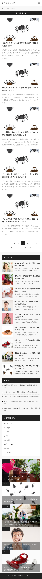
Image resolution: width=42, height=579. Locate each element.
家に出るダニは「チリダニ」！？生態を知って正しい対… (27, 367)
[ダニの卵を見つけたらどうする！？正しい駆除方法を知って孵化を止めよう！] (21, 160)
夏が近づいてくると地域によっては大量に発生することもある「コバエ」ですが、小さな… (27, 269)
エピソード (7, 444)
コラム (6, 452)
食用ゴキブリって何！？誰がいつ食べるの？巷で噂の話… (27, 303)
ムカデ (6, 428)
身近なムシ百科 (19, 575)
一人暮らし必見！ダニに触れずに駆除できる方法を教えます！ (20, 89)
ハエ (5, 432)
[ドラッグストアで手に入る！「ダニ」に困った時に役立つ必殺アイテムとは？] (21, 205)
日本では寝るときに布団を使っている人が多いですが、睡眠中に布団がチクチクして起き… (27, 295)
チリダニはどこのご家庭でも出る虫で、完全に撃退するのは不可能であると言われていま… (27, 372)
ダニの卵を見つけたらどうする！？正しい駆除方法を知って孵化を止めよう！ (20, 175)
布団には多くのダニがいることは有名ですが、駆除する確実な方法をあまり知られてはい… (27, 346)
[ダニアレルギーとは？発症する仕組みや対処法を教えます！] (21, 29)
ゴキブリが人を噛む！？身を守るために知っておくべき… (27, 328)
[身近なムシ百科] (18, 3)
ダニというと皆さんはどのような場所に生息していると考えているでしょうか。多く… (27, 282)
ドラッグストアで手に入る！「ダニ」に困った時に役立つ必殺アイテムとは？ (20, 220)
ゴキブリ (6, 424)
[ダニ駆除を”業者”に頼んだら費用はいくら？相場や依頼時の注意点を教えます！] (21, 118)
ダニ (5, 448)
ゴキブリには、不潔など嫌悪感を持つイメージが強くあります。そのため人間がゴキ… (27, 308)
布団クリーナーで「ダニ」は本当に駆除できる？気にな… (27, 341)
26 (25, 247)
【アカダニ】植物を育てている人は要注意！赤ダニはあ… (27, 277)
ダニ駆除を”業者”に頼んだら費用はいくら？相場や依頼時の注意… (21, 386)
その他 (6, 440)
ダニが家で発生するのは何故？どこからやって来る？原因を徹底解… (22, 409)
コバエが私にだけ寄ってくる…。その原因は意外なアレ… (27, 316)
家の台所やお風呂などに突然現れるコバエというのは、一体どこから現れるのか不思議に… (27, 321)
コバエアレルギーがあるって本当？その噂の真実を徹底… (27, 264)
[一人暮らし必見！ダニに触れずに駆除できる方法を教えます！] (21, 74)
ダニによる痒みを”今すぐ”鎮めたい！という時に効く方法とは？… (21, 402)
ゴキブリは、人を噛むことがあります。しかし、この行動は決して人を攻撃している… (26, 333)
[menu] (39, 3)
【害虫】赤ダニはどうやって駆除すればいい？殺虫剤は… (27, 354)
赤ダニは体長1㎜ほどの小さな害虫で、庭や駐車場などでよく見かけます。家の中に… (27, 359)
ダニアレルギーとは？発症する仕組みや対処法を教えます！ (20, 44)
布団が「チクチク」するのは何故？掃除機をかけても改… (27, 290)
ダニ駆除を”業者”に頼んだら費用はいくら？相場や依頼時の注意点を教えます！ (20, 133)
